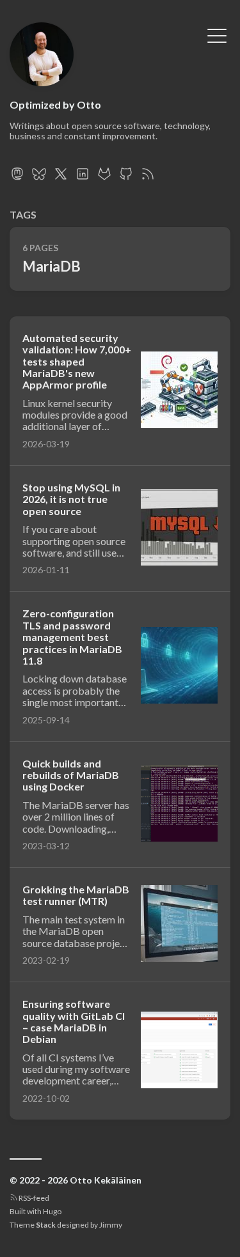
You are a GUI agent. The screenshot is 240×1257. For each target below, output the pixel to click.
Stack (46, 1225)
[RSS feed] (148, 177)
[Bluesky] (39, 177)
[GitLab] (104, 177)
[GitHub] (126, 177)
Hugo (52, 1211)
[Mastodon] (17, 177)
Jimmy (110, 1225)
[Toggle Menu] (217, 34)
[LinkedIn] (82, 177)
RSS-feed (33, 1198)
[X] (60, 177)
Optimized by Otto (55, 104)
